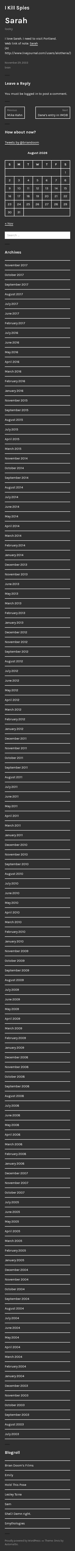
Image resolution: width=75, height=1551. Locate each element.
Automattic (11, 1544)
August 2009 (14, 980)
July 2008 (12, 1105)
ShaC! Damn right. (18, 1514)
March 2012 (13, 709)
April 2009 (12, 1019)
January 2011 (14, 835)
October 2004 (15, 1289)
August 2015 (14, 420)
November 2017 (16, 265)
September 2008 (17, 1086)
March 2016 (13, 371)
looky (9, 29)
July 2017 (11, 304)
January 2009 (14, 1047)
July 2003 (12, 1434)
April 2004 (12, 1347)
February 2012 (15, 719)
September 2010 (17, 864)
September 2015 (16, 410)
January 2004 (14, 1376)
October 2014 (14, 468)
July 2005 (12, 1202)
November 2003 (16, 1395)
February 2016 (15, 381)
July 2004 (12, 1318)
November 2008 (17, 1067)
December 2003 (16, 1386)
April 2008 (12, 1134)
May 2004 (12, 1337)
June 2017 (12, 313)
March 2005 (13, 1241)
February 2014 (15, 545)
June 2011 (12, 796)
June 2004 (12, 1328)
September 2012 (16, 651)
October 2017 (14, 275)
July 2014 (11, 497)
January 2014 (14, 555)
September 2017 (16, 284)
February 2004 (15, 1366)
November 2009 (16, 951)
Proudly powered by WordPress (23, 1540)
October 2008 (15, 1076)
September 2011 (16, 767)
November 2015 (16, 400)
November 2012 (16, 642)
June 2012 (12, 680)
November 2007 (16, 1183)
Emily (9, 1475)
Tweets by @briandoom (22, 142)
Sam (8, 1504)
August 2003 (14, 1424)
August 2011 (13, 777)
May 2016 (11, 352)
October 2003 (15, 1405)
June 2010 (12, 893)
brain (8, 67)
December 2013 (16, 565)
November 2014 (16, 458)
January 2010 (14, 941)
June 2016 (12, 342)
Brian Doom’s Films (19, 1465)
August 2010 (14, 874)
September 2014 (16, 478)
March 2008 (13, 1144)
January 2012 (14, 729)
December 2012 (16, 632)
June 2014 (12, 507)
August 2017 (14, 294)
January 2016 (14, 391)
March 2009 (13, 1028)
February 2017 (15, 323)
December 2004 (16, 1270)
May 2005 (12, 1221)
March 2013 (13, 603)
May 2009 (12, 1009)
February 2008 (15, 1154)
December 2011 (16, 738)
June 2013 (12, 584)
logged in (31, 94)
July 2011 (11, 787)
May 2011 (11, 806)
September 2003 (17, 1415)
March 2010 (13, 922)
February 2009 (15, 1038)
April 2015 (12, 439)
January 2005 (14, 1260)
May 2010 (11, 903)
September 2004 (17, 1299)
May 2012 (11, 690)
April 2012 (12, 700)
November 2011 (16, 748)
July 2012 (11, 671)
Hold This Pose (15, 1485)
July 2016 (11, 333)
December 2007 (16, 1173)
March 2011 (13, 825)
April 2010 (12, 912)
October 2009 (15, 961)
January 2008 (14, 1163)
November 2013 (16, 574)
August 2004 (14, 1308)
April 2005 (12, 1231)
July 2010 (11, 883)
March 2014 (13, 536)
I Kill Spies (17, 8)
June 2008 (12, 1115)
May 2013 (11, 593)
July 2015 (11, 429)
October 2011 (14, 758)
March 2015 (13, 449)
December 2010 (16, 845)
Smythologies (15, 1523)
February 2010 (15, 932)
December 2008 (16, 1057)
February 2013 (15, 613)
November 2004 (16, 1279)
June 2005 (12, 1212)
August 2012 (14, 661)
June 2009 (12, 999)
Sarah (34, 43)
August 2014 (14, 487)
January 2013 (14, 622)
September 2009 (17, 970)
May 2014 (11, 516)
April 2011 (12, 816)
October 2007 (15, 1192)
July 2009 (12, 990)
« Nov (9, 223)
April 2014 (12, 526)
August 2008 (14, 1096)
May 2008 (12, 1125)
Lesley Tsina (13, 1494)
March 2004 (13, 1357)
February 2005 (15, 1250)
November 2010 (16, 854)
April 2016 (12, 362)
